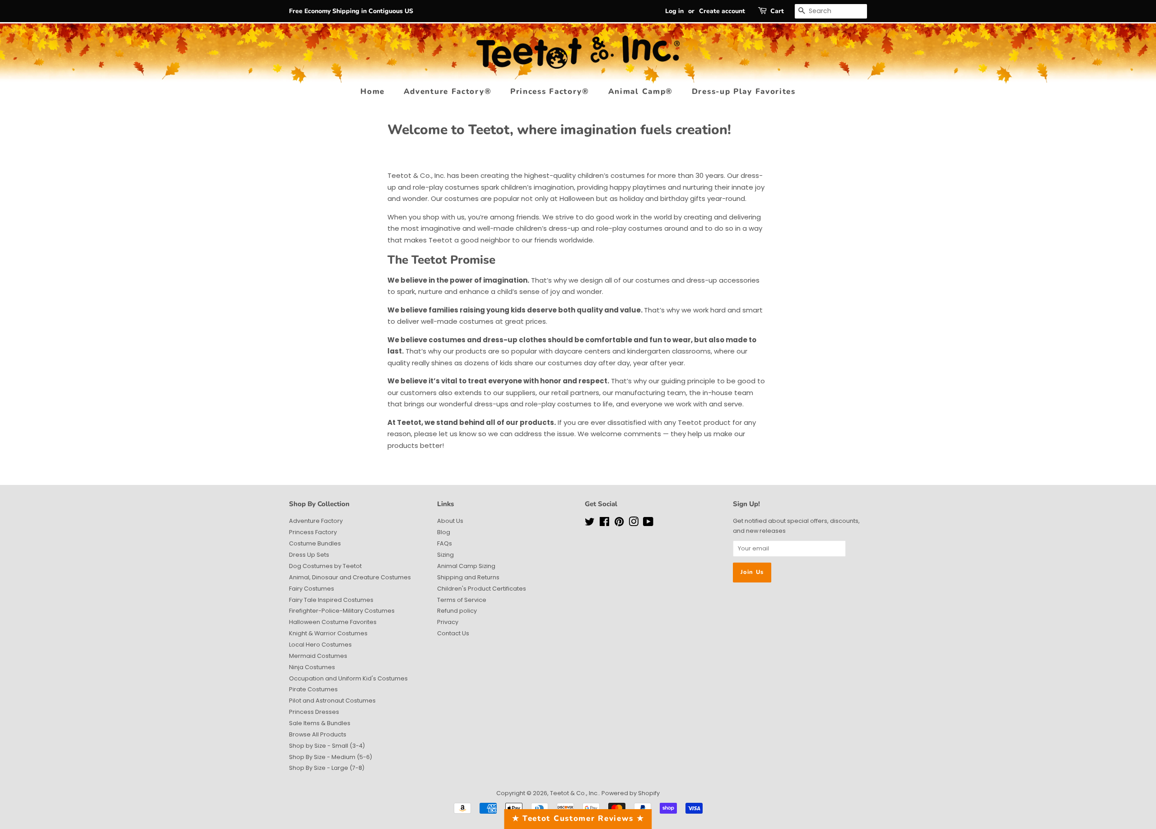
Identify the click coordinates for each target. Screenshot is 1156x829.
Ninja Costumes (312, 667)
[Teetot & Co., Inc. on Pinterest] (619, 523)
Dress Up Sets (309, 555)
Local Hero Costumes (320, 644)
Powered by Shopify (630, 793)
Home (372, 91)
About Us (450, 521)
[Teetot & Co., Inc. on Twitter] (590, 523)
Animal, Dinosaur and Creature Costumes (350, 577)
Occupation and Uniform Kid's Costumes (348, 678)
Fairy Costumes (311, 588)
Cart (777, 11)
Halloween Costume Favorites (333, 622)
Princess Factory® (549, 91)
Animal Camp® (640, 91)
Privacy (447, 622)
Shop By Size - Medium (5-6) (330, 757)
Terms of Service (461, 600)
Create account (722, 11)
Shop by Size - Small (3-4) (327, 746)
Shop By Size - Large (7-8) (326, 768)
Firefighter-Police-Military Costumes (342, 611)
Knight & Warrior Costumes (328, 633)
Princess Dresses (314, 712)
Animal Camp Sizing (466, 566)
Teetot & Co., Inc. (574, 793)
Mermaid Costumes (318, 656)
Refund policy (457, 611)
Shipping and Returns (468, 577)
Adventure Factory (316, 521)
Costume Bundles (315, 543)
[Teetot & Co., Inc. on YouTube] (648, 523)
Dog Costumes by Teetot (325, 566)
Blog (443, 532)
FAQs (444, 543)
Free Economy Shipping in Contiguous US (351, 11)
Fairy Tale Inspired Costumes (331, 600)
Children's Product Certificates (481, 588)
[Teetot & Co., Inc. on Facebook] (604, 523)
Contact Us (453, 633)
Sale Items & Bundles (319, 723)
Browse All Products (317, 734)
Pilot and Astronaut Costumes (332, 700)
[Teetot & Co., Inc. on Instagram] (634, 523)
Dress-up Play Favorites (744, 91)
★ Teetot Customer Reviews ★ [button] (578, 818)
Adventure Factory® (448, 91)
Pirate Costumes (313, 689)
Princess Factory (313, 532)
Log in (674, 11)
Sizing (445, 555)
